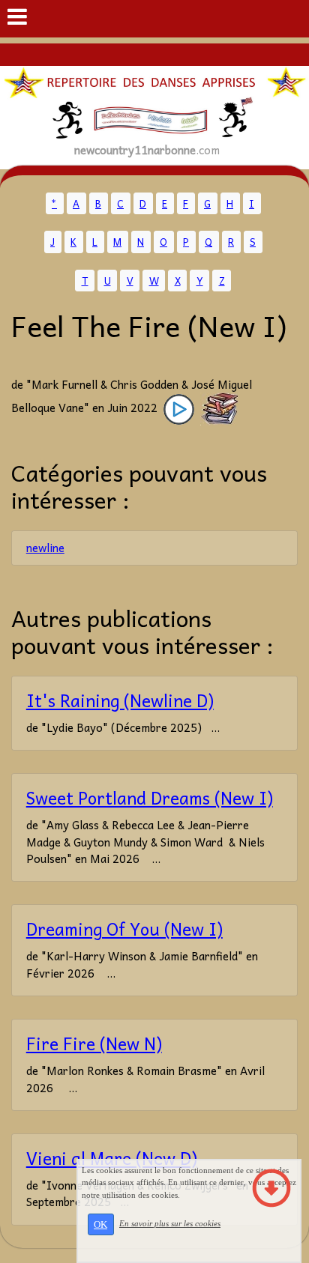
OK (100, 1224)
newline (45, 548)
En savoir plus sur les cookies (169, 1223)
